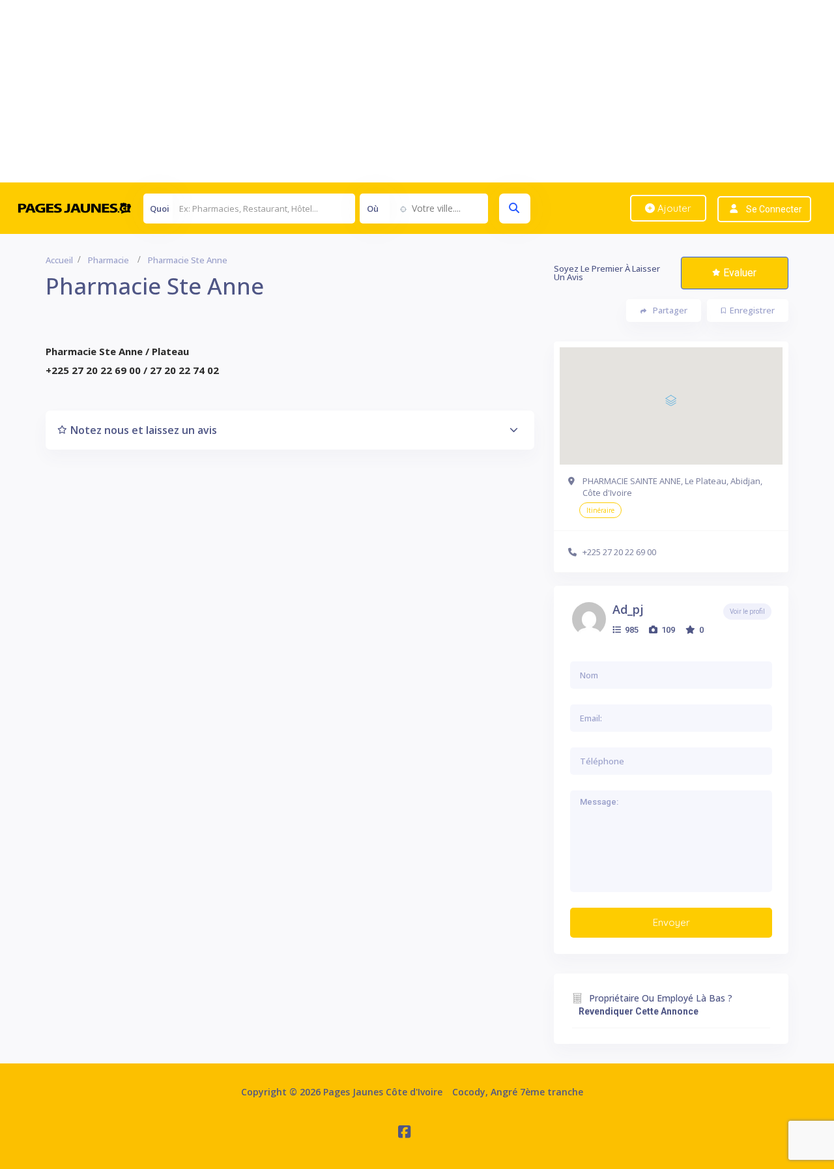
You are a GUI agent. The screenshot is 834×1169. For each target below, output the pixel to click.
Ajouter (673, 208)
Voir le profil (747, 611)
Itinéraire (600, 510)
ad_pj (628, 609)
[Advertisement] (391, 91)
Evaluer (739, 273)
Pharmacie (108, 260)
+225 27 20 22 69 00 (619, 552)
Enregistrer (752, 310)
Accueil (59, 260)
